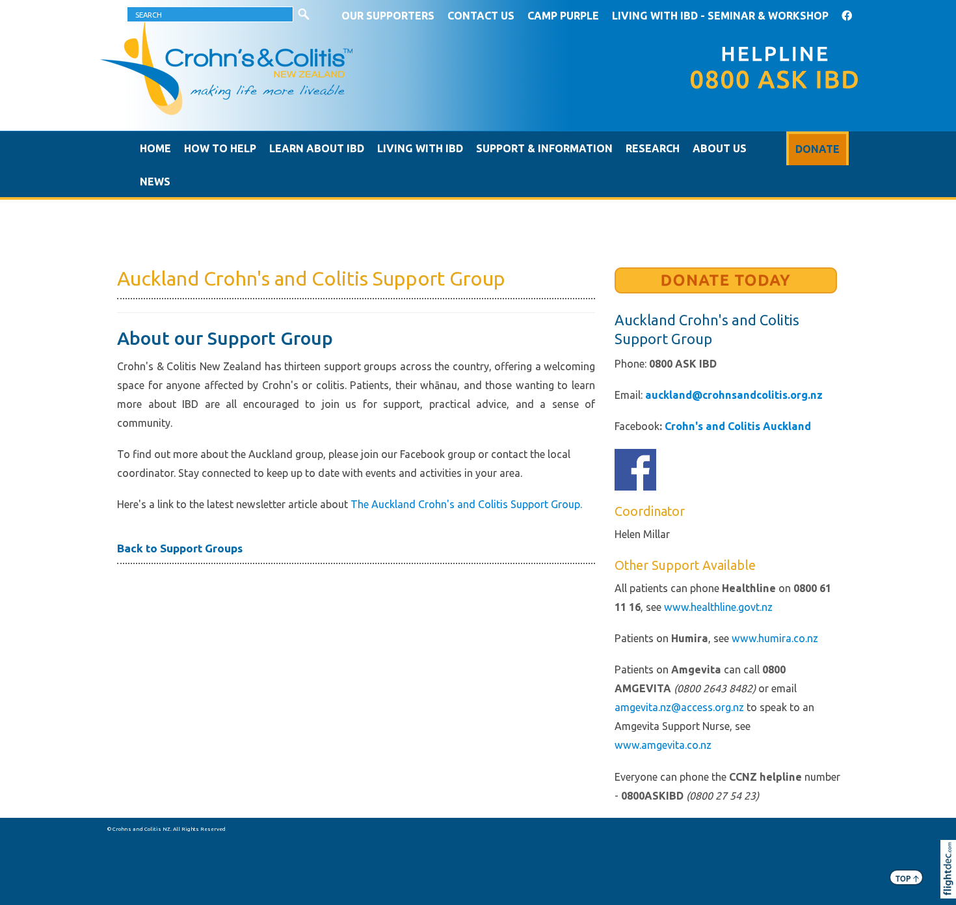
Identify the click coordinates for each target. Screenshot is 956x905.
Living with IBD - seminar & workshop (720, 15)
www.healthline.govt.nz (718, 607)
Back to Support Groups (180, 548)
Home (155, 148)
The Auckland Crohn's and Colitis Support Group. (466, 504)
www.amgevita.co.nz (663, 745)
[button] (951, 887)
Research (653, 148)
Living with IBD (420, 148)
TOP (907, 878)
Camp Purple (563, 15)
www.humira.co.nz (775, 638)
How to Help (220, 148)
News (155, 181)
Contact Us (480, 15)
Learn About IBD (316, 148)
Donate (817, 149)
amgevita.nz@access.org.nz (679, 707)
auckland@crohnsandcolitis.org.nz (734, 395)
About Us (720, 148)
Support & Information (544, 148)
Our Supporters (387, 15)
